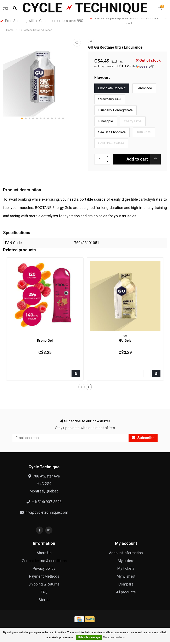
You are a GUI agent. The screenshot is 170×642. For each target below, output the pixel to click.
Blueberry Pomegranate (115, 110)
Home (9, 30)
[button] (22, 118)
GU (91, 41)
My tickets (126, 568)
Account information (126, 553)
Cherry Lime (133, 121)
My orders (126, 561)
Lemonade (144, 88)
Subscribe (145, 438)
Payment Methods (44, 576)
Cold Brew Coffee (111, 143)
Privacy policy (44, 568)
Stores (44, 600)
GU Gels (125, 340)
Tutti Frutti (144, 132)
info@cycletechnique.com (46, 512)
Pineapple (105, 121)
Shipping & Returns (44, 584)
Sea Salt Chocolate (112, 132)
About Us (44, 553)
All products (126, 592)
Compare (126, 584)
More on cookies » (114, 637)
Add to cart (137, 159)
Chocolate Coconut (111, 88)
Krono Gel (45, 340)
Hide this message (89, 637)
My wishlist (126, 576)
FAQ (44, 592)
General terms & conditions (44, 561)
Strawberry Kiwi (109, 99)
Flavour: (102, 77)
